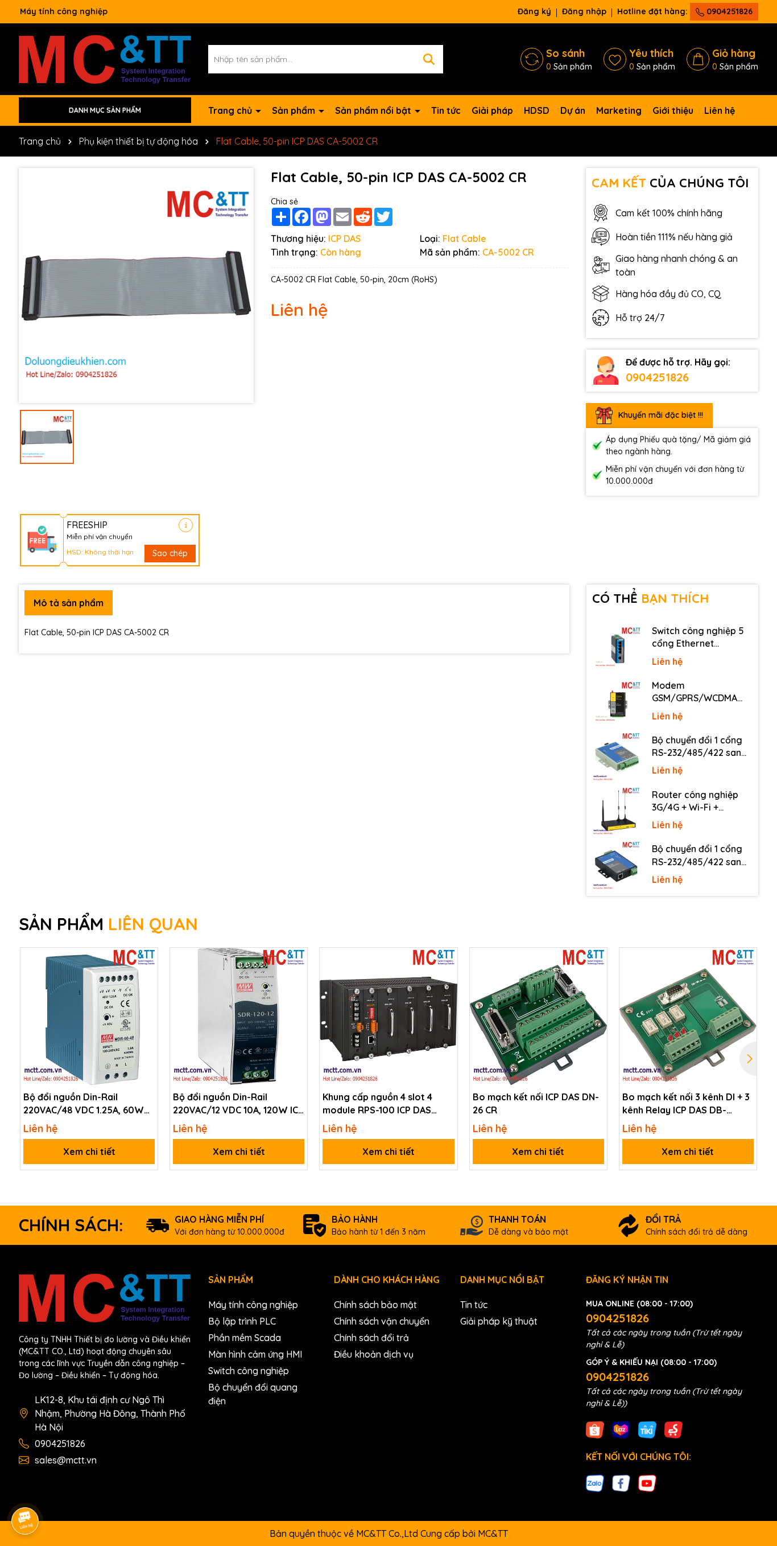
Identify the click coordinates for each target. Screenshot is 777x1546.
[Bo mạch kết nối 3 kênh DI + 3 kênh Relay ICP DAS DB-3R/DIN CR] (688, 1016)
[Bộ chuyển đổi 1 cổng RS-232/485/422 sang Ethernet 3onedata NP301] (616, 865)
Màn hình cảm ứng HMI (255, 1354)
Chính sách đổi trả (371, 1337)
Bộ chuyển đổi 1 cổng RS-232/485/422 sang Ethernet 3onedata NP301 (699, 855)
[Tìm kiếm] (429, 59)
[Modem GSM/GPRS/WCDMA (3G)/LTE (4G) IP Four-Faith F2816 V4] (616, 702)
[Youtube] (647, 1483)
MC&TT (493, 1533)
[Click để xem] (136, 285)
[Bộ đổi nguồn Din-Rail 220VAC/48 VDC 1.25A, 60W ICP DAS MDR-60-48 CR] (89, 1016)
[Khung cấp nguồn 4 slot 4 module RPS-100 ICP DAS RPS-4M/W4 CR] (388, 1016)
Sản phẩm (294, 110)
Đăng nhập (584, 11)
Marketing (619, 110)
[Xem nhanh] (145, 1000)
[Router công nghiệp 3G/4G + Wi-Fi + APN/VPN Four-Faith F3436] (616, 811)
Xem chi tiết (89, 1151)
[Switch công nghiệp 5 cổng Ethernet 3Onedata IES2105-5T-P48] (616, 647)
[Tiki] (647, 1429)
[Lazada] (621, 1429)
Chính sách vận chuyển (381, 1321)
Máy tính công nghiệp (253, 1304)
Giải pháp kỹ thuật (499, 1321)
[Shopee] (595, 1429)
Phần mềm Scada (244, 1337)
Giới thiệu (672, 110)
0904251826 (728, 11)
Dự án (572, 110)
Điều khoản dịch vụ (374, 1354)
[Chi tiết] (186, 525)
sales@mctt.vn (66, 1460)
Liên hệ (719, 110)
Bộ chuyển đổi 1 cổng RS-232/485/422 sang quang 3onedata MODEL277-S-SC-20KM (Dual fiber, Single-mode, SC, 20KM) (700, 746)
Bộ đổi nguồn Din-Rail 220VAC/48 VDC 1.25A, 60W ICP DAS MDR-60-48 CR (83, 1103)
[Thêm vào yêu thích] (145, 960)
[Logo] (105, 58)
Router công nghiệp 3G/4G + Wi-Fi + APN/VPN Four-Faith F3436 (695, 801)
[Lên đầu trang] (752, 1443)
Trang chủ (231, 110)
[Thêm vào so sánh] (145, 980)
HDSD (536, 110)
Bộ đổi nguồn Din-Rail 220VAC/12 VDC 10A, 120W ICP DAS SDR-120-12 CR (238, 1103)
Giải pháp (492, 110)
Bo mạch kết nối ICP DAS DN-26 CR (536, 1103)
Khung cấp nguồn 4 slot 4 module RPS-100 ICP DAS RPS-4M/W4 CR (377, 1103)
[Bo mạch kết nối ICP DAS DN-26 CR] (538, 1016)
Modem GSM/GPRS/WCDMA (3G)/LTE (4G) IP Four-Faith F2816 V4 (699, 692)
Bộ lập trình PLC (242, 1321)
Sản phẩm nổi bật (374, 110)
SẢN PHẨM (108, 924)
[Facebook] (621, 1483)
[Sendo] (673, 1429)
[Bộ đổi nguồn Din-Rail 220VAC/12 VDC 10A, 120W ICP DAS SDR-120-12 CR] (238, 1016)
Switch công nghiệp (248, 1370)
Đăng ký (534, 11)
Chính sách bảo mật (375, 1304)
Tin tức (446, 110)
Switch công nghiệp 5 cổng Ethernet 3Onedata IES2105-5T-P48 (700, 637)
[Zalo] (595, 1483)
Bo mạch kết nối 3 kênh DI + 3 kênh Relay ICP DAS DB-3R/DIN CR (686, 1103)
